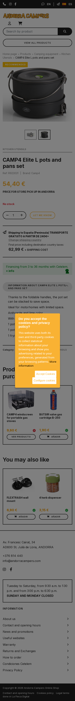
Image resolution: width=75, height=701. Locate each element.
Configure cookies (44, 380)
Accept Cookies (45, 373)
